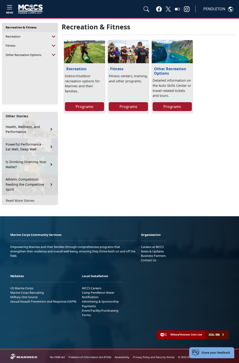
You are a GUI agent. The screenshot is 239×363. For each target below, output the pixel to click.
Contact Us (148, 260)
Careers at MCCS (152, 247)
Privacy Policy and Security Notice (153, 357)
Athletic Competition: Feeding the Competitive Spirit (25, 184)
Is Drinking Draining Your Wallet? (26, 164)
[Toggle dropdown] (53, 36)
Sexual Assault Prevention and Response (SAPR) (43, 301)
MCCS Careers (91, 288)
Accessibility (122, 357)
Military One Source (24, 297)
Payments (89, 306)
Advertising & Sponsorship (100, 301)
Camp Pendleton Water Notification (98, 294)
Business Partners (153, 256)
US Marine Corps (21, 288)
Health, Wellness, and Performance (23, 129)
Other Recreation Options (23, 55)
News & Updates (152, 251)
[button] (159, 8)
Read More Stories (20, 200)
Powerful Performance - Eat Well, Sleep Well (24, 147)
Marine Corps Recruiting (27, 292)
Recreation (13, 36)
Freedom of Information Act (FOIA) (90, 357)
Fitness (10, 45)
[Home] (30, 9)
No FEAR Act (57, 357)
